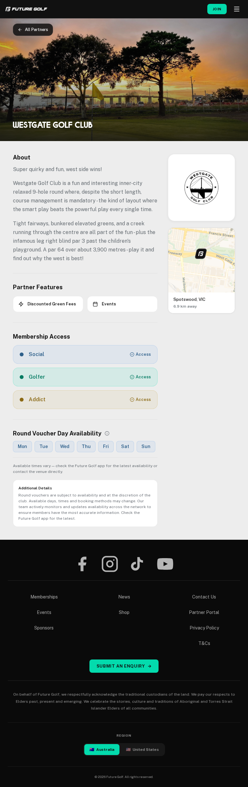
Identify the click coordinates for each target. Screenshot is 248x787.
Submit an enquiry (124, 666)
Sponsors (44, 627)
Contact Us (204, 596)
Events (44, 612)
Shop (124, 612)
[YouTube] (165, 564)
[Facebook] (82, 564)
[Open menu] (237, 9)
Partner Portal (204, 612)
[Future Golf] (26, 9)
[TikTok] (137, 564)
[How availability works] (107, 433)
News (124, 596)
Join (217, 9)
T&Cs (204, 643)
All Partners (36, 29)
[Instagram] (110, 564)
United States (142, 749)
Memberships (44, 596)
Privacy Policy (204, 627)
